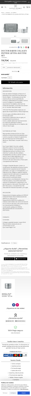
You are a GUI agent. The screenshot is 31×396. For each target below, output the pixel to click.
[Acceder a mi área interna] (24, 7)
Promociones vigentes (16, 375)
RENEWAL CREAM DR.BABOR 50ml (6, 294)
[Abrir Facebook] (13, 304)
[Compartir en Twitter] (21, 47)
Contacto (16, 379)
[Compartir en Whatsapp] (23, 47)
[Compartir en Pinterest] (26, 47)
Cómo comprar (16, 363)
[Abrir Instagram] (17, 304)
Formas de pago (16, 368)
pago (14, 62)
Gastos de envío (16, 370)
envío (10, 62)
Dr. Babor (9, 270)
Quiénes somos (16, 366)
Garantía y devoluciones (16, 373)
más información (15, 332)
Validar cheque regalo (16, 377)
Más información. (24, 389)
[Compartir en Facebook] (18, 47)
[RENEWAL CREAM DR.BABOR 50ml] (8, 286)
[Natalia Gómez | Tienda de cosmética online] (15, 7)
